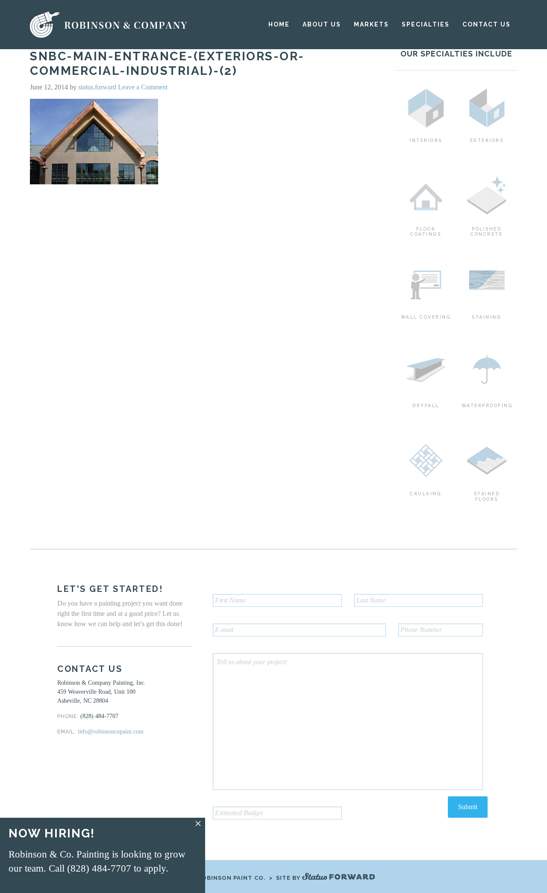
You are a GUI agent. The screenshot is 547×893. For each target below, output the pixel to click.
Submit (467, 806)
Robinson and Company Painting (109, 25)
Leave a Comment (143, 87)
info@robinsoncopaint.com (111, 731)
